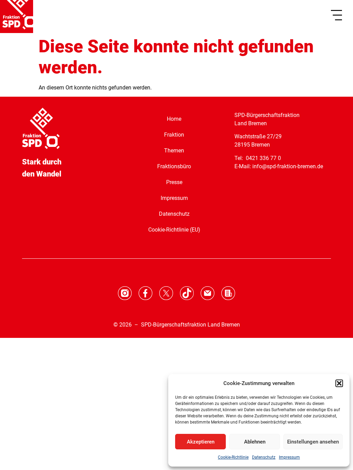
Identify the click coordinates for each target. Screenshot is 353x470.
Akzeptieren (200, 442)
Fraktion (174, 134)
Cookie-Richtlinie (233, 457)
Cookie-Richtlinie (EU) (174, 229)
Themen (174, 150)
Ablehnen (254, 442)
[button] (339, 383)
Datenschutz (263, 457)
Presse (174, 182)
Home (174, 119)
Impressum (289, 457)
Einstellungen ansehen (313, 442)
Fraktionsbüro (174, 166)
